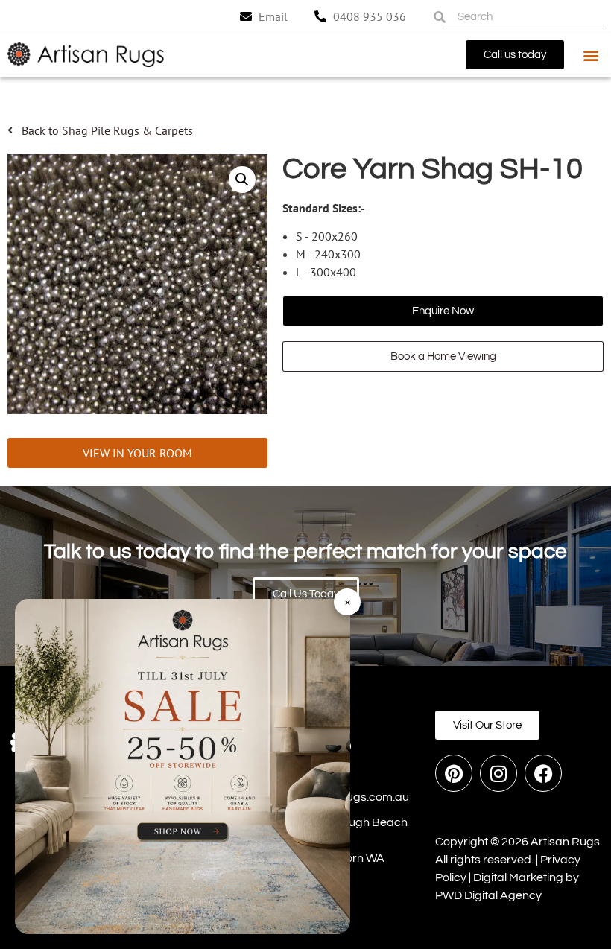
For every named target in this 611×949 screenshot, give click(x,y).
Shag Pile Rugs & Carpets (127, 130)
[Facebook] (543, 773)
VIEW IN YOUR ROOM (137, 452)
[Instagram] (498, 773)
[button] (591, 54)
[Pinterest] (453, 773)
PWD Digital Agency (488, 895)
